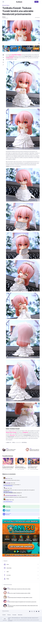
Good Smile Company (16, 54)
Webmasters (20, 614)
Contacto (4, 614)
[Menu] (3, 2)
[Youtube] (36, 611)
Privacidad (14, 614)
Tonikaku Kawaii (9, 57)
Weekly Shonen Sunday (11, 432)
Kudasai (37, 469)
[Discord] (39, 611)
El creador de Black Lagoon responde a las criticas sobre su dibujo (11, 450)
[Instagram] (34, 611)
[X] (32, 611)
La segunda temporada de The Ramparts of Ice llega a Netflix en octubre (19, 597)
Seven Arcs (12, 435)
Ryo (23, 469)
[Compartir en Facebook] (3, 55)
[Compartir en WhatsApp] (3, 62)
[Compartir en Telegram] (3, 60)
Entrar (36, 1)
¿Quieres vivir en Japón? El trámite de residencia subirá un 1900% (34, 450)
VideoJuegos (30, 465)
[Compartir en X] (3, 57)
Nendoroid (11, 56)
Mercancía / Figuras (5, 5)
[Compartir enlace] (3, 65)
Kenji (11, 469)
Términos (9, 614)
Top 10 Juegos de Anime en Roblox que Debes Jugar (32, 467)
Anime (3, 465)
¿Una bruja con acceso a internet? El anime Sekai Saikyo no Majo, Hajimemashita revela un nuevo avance (20, 468)
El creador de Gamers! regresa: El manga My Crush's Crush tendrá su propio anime (8, 467)
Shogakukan (25, 432)
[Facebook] (30, 611)
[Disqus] (21, 489)
